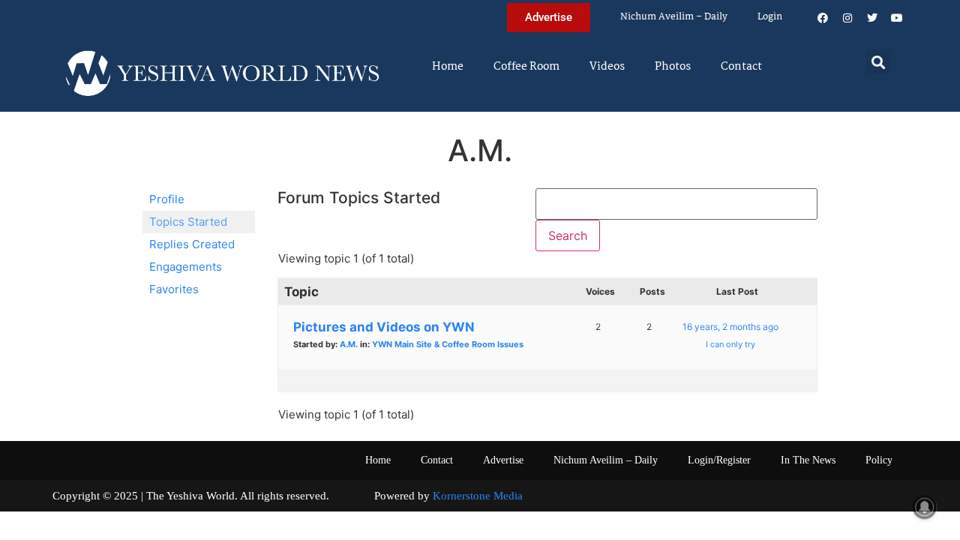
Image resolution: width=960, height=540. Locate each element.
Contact (741, 67)
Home (448, 67)
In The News (808, 460)
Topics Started (188, 221)
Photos (673, 67)
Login (770, 17)
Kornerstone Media (478, 496)
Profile (166, 199)
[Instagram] (847, 18)
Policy (879, 460)
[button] (878, 62)
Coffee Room (527, 67)
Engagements (185, 267)
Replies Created (192, 244)
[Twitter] (872, 18)
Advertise (503, 460)
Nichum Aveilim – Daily (674, 17)
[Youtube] (897, 18)
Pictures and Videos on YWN (384, 327)
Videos (607, 67)
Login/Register (719, 460)
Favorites (174, 289)
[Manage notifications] (925, 507)
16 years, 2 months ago (730, 326)
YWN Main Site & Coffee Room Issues (448, 344)
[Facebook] (822, 18)
